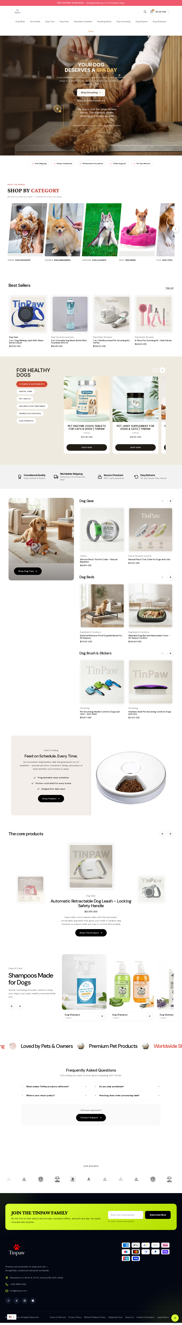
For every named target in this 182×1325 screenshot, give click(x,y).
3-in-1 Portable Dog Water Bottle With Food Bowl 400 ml (69, 341)
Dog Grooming (124, 21)
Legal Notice (163, 1317)
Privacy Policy (75, 1317)
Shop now (87, 447)
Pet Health (35, 21)
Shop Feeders (49, 798)
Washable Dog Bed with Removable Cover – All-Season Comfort (149, 636)
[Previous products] (155, 370)
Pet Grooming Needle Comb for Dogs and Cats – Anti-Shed (100, 712)
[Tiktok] (8, 1301)
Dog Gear (64, 21)
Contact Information (145, 1317)
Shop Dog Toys (26, 571)
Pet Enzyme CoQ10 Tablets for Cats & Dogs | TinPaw (87, 427)
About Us (129, 1317)
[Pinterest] (33, 1301)
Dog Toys (50, 21)
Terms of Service (58, 1317)
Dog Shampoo (159, 21)
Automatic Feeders (83, 21)
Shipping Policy (115, 1317)
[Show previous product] (30, 889)
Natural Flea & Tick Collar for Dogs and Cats (149, 559)
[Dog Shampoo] (84, 982)
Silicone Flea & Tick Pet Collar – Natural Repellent (98, 560)
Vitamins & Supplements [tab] (32, 384)
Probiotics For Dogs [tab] (30, 414)
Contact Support (89, 1117)
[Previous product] (162, 834)
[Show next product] (151, 889)
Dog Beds (20, 21)
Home (91, 31)
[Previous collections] (12, 1006)
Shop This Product (89, 932)
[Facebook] (16, 1301)
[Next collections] (20, 1006)
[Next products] (162, 370)
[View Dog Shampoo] (102, 1016)
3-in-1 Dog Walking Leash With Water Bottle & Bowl (26, 341)
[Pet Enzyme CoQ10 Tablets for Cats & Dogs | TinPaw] (87, 399)
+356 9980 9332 (18, 1284)
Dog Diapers (142, 21)
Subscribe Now (158, 1215)
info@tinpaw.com (18, 1290)
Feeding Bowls (104, 21)
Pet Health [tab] (25, 399)
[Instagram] (25, 1301)
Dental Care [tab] (25, 391)
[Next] (175, 229)
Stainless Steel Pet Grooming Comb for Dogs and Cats (149, 712)
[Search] (145, 11)
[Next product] (170, 834)
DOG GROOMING (62, 260)
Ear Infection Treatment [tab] (32, 406)
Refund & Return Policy (95, 1317)
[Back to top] (175, 1318)
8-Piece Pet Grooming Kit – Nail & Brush (153, 340)
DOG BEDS (130, 260)
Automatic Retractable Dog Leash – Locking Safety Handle (91, 903)
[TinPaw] (17, 11)
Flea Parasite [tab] (26, 421)
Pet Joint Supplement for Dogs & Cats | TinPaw (135, 427)
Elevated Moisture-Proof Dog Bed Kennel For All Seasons (101, 636)
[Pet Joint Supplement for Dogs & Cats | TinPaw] (135, 399)
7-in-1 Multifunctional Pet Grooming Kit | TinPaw (111, 341)
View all (169, 288)
